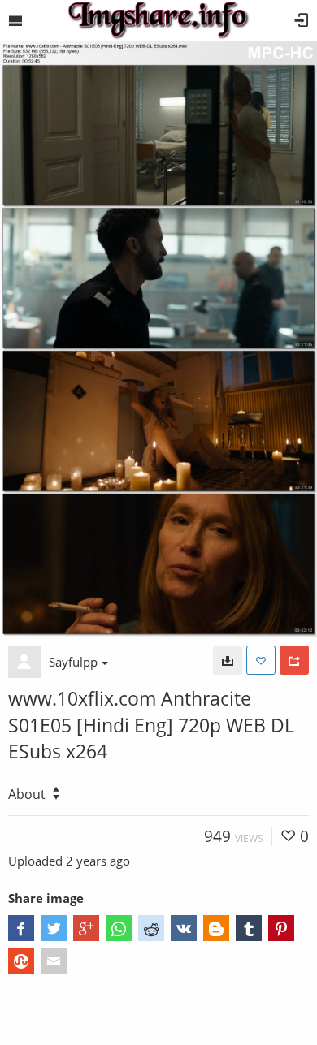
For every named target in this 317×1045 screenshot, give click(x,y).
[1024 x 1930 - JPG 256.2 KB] (227, 660)
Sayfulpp (73, 662)
